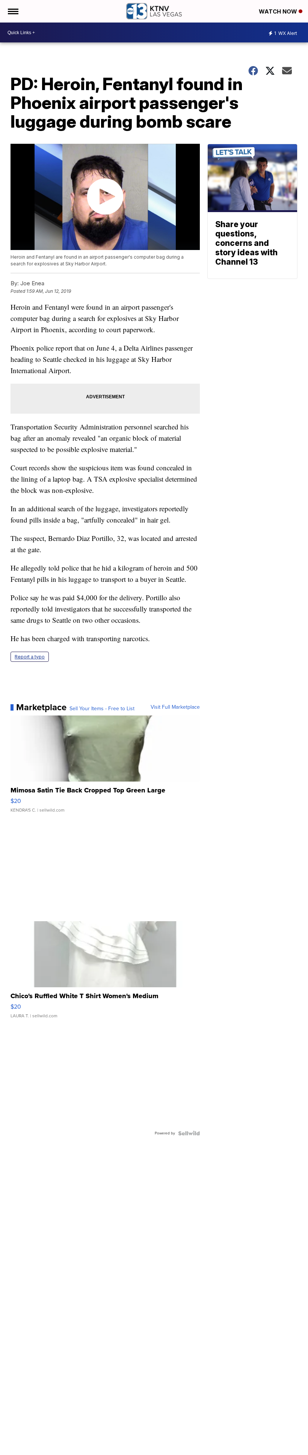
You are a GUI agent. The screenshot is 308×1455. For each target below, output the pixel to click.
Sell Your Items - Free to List (101, 708)
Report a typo (30, 657)
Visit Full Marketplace (175, 707)
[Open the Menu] (13, 11)
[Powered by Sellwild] (189, 1133)
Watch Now (279, 11)
